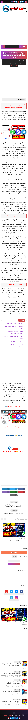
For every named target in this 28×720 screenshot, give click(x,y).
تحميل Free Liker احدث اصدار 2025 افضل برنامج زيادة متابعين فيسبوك (11, 692)
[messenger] (23, 2)
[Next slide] (2, 519)
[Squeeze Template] (23, 715)
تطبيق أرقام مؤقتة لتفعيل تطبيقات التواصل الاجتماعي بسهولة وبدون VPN (14, 332)
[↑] (14, 713)
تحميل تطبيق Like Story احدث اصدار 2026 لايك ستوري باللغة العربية (11, 664)
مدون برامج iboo (23, 624)
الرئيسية (22, 47)
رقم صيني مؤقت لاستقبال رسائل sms (15, 342)
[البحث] (2, 2)
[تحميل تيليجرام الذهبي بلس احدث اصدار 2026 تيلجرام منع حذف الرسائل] (24, 681)
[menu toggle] (26, 2)
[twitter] (16, 2)
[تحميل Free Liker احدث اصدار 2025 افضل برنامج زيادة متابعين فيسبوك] (24, 691)
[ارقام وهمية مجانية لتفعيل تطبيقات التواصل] (14, 614)
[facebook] (12, 2)
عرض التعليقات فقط (13, 561)
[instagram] (14, 2)
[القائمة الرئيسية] (3, 46)
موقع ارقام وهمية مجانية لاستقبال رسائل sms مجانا (14, 327)
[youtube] (18, 2)
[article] (14, 504)
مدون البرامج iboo (7, 715)
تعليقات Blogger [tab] (14, 552)
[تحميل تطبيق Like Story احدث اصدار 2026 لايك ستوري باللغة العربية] (24, 663)
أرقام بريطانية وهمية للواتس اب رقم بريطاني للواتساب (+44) (14, 346)
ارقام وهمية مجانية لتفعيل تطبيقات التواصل (14, 323)
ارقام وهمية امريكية (12, 63)
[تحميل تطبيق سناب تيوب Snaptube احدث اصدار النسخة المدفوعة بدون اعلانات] (24, 701)
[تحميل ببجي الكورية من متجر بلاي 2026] (24, 673)
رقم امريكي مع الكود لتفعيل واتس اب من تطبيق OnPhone (13, 338)
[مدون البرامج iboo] (14, 8)
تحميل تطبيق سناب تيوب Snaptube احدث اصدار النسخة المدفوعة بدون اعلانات (11, 702)
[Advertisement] (14, 29)
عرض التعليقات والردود (13, 564)
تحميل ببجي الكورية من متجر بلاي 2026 (12, 674)
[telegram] (21, 2)
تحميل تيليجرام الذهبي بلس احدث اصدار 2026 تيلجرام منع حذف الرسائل (12, 682)
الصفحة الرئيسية (21, 63)
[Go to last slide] (5, 519)
